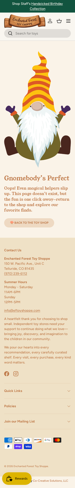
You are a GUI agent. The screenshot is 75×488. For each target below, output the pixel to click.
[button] (59, 21)
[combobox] (37, 33)
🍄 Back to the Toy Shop (29, 223)
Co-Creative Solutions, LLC (50, 481)
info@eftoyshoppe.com (22, 310)
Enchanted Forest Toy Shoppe (31, 466)
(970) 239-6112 (15, 274)
